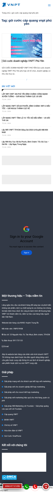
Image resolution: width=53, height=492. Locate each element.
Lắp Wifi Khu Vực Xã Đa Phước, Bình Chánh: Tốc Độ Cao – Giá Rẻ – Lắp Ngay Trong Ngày (25, 143)
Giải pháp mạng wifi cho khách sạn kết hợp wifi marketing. (27, 381)
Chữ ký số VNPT (11, 425)
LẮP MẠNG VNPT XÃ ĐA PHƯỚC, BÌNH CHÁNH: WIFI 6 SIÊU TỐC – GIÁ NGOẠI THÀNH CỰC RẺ (26, 107)
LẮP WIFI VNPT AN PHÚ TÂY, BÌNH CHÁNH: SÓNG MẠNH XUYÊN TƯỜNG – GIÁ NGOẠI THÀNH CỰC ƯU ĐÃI (25, 95)
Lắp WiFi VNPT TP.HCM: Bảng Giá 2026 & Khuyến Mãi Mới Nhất (25, 131)
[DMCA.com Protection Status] (9, 479)
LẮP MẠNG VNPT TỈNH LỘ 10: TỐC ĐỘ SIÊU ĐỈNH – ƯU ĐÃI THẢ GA (26, 119)
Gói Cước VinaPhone (12, 436)
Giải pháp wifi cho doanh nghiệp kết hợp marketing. (24, 387)
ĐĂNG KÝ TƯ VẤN (12, 486)
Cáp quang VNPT (11, 414)
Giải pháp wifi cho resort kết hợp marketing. (21, 392)
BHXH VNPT (9, 420)
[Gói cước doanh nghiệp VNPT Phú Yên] (26, 45)
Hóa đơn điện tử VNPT (13, 430)
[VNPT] (11, 4)
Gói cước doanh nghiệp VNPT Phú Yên (23, 60)
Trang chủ (6, 13)
